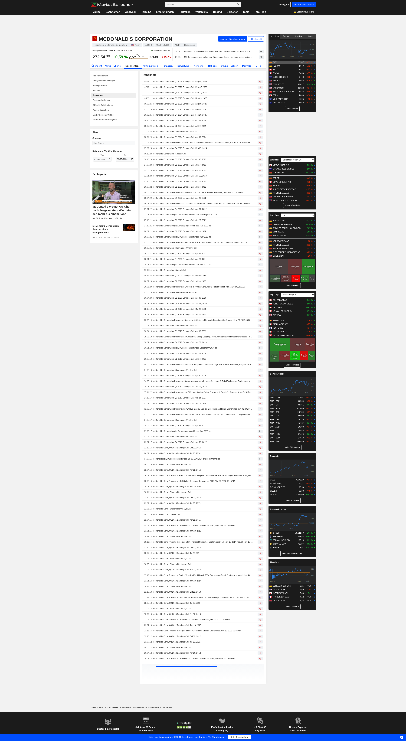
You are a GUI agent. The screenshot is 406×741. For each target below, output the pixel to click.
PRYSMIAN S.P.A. (280, 332)
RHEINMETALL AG (281, 193)
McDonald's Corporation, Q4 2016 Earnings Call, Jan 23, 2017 (180, 442)
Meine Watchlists (292, 205)
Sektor (234, 66)
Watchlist (274, 160)
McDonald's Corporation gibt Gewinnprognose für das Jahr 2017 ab (182, 431)
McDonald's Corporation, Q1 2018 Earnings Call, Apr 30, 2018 (179, 376)
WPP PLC (277, 315)
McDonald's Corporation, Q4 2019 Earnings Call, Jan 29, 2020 (180, 303)
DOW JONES (278, 84)
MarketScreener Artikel (103, 115)
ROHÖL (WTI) (276, 483)
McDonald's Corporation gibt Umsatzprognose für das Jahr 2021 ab (182, 226)
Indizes (275, 36)
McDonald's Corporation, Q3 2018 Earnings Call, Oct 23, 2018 (179, 353)
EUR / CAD (275, 423)
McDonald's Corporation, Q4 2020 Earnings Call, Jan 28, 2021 (180, 259)
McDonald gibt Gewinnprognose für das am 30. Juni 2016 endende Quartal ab (186, 459)
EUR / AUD (275, 427)
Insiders (96, 90)
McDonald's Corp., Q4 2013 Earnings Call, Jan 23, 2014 (177, 581)
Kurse (108, 66)
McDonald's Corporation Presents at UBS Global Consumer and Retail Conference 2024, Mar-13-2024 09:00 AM (201, 143)
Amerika (298, 36)
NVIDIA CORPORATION (283, 197)
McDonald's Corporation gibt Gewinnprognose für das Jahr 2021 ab (182, 237)
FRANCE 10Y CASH (281, 597)
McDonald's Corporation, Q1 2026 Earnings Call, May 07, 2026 (180, 87)
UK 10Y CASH (279, 601)
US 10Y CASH (279, 589)
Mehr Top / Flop (292, 285)
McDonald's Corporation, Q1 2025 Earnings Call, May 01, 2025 (180, 109)
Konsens (199, 66)
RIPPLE (276, 547)
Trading (217, 12)
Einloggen (284, 4)
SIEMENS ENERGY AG (283, 249)
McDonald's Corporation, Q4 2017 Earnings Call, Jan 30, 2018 (180, 387)
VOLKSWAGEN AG (281, 241)
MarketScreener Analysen (105, 120)
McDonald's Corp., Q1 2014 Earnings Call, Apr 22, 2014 (177, 570)
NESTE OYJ (278, 328)
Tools (246, 12)
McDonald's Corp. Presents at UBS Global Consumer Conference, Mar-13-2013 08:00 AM (191, 620)
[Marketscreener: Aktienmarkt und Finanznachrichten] (111, 4)
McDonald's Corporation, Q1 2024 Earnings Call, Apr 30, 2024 (179, 137)
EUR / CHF (275, 405)
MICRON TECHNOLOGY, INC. (286, 200)
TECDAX (276, 66)
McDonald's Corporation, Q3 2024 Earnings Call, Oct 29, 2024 (179, 120)
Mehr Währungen (292, 447)
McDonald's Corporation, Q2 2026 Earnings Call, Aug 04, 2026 (180, 82)
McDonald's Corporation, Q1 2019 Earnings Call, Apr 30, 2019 (179, 331)
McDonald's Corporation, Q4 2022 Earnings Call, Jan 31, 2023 (180, 176)
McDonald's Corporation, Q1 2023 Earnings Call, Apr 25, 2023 (179, 170)
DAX (275, 62)
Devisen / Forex (277, 374)
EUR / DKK (275, 419)
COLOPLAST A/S (280, 300)
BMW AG (276, 186)
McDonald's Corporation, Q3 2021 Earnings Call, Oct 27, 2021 (179, 220)
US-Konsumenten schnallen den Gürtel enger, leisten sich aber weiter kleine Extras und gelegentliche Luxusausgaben (218, 57)
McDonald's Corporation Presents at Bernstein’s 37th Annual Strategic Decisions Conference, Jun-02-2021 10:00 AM (203, 242)
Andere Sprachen (101, 110)
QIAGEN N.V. (278, 256)
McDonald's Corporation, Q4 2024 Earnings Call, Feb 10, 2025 (180, 115)
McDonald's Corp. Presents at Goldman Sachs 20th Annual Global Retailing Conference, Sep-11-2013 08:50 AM (201, 597)
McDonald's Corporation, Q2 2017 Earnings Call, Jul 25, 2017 (179, 403)
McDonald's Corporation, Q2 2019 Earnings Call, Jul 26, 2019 (179, 314)
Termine (146, 12)
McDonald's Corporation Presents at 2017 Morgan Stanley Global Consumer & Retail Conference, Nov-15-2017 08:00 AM (203, 392)
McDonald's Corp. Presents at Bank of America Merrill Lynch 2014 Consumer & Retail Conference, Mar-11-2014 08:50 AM (203, 575)
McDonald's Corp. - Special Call (166, 514)
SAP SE (276, 178)
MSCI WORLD (279, 103)
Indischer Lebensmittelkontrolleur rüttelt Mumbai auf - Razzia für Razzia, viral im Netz (218, 51)
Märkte (96, 12)
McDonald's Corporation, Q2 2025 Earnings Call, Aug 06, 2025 (180, 104)
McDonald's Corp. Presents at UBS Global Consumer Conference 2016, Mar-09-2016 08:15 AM (194, 481)
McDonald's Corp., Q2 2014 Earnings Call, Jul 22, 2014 (176, 553)
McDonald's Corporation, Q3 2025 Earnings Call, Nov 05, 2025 (180, 98)
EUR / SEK (274, 412)
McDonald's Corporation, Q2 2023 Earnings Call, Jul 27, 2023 (179, 165)
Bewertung (183, 66)
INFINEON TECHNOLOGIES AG (286, 252)
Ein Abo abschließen (304, 4)
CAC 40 (276, 73)
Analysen (131, 12)
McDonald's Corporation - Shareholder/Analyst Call (175, 132)
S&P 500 (276, 81)
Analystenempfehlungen (104, 81)
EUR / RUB (275, 408)
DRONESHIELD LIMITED (284, 169)
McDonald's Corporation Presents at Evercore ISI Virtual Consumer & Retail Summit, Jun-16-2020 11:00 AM (199, 287)
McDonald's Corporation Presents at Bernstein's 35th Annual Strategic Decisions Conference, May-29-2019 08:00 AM (203, 320)
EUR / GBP (275, 401)
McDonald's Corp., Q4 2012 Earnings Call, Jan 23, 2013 (177, 625)
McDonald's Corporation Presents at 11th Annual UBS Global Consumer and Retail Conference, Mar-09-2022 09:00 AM (203, 203)
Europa (286, 36)
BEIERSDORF (279, 221)
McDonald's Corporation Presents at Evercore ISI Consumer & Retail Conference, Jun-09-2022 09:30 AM (198, 192)
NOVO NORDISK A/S (282, 182)
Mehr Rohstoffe (292, 500)
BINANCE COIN (279, 544)
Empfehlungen (165, 12)
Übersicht (97, 66)
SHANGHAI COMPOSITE (283, 92)
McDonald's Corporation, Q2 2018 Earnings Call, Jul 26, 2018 (179, 359)
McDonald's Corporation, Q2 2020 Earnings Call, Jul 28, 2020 (179, 281)
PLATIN (273, 494)
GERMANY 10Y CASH (282, 586)
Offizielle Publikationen (103, 105)
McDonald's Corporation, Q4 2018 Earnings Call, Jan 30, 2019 (180, 342)
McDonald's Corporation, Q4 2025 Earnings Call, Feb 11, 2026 (180, 93)
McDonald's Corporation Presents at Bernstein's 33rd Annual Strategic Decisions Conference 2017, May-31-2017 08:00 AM (203, 414)
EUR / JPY (274, 442)
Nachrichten (112, 12)
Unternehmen (151, 66)
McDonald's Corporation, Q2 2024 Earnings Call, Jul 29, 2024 (179, 126)
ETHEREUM (278, 536)
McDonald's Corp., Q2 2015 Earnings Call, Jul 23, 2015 (176, 503)
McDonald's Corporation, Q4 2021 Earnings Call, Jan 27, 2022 (180, 209)
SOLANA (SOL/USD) (281, 540)
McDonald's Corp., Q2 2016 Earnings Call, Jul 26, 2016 (176, 453)
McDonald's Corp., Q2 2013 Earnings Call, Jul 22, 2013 (176, 603)
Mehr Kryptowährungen (292, 553)
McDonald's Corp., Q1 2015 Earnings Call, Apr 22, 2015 (177, 520)
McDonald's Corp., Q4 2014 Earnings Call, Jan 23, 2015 (177, 531)
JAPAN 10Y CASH (280, 593)
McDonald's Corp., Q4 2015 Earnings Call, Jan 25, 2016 (177, 487)
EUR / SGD (275, 438)
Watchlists (201, 12)
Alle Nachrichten (100, 76)
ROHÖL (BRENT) (277, 487)
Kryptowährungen (278, 509)
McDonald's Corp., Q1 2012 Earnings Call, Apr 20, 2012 (177, 653)
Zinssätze (274, 562)
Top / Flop (260, 12)
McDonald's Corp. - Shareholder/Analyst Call (172, 464)
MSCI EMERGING (280, 99)
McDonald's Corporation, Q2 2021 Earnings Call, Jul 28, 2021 (179, 231)
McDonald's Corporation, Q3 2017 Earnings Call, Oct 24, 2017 (179, 398)
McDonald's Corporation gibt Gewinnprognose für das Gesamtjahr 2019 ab (185, 348)
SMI (274, 70)
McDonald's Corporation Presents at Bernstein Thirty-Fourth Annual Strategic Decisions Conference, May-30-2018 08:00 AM (203, 364)
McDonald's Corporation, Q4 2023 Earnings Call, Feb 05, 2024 (180, 148)
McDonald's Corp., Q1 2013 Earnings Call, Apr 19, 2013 (177, 614)
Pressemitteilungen (101, 100)
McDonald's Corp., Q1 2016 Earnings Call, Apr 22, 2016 (177, 470)
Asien (310, 36)
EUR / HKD (275, 434)
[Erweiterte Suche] (237, 4)
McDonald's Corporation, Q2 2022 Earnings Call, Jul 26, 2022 (179, 187)
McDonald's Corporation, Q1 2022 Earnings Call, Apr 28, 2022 (179, 198)
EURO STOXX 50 (280, 77)
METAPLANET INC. (281, 165)
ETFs (258, 66)
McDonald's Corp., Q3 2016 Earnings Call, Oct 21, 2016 (177, 448)
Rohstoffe (274, 456)
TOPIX (275, 95)
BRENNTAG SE (279, 235)
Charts (117, 66)
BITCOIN (276, 533)
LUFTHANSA (278, 172)
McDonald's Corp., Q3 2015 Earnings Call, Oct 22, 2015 (177, 498)
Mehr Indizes (292, 108)
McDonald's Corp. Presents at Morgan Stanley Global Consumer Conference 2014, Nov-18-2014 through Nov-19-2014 (203, 542)
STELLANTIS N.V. (280, 324)
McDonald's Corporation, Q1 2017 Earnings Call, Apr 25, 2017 (179, 425)
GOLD (272, 480)
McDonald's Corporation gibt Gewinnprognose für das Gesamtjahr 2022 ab (185, 215)
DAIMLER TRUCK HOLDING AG (287, 228)
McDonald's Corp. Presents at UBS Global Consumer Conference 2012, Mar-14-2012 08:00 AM (194, 658)
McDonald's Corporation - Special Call (169, 154)
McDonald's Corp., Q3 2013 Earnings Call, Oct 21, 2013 (177, 592)
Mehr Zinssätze (292, 606)
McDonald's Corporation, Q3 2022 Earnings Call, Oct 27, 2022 (179, 181)
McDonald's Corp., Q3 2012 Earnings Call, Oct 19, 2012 (177, 636)
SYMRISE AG (278, 232)
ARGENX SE (278, 321)
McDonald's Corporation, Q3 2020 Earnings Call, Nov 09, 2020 (180, 276)
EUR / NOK (275, 416)
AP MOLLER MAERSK (282, 311)
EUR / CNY (275, 430)
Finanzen (168, 66)
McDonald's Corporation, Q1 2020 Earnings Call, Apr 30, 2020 (179, 298)
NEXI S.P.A (277, 308)
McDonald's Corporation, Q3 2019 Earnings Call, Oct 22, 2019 (179, 309)
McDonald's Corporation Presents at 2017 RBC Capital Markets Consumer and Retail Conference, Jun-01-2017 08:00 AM (203, 409)
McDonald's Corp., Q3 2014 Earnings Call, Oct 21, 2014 (177, 547)
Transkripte (98, 95)
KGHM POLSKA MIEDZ (283, 304)
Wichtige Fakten (100, 86)
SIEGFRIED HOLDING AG (284, 335)
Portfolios (184, 12)
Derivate (247, 66)
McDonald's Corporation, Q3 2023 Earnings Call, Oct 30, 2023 (179, 159)
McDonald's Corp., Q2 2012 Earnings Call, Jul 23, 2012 (176, 642)
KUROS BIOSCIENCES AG (284, 189)
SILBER (273, 491)
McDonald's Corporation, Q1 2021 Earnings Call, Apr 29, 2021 (179, 253)
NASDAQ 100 (279, 88)
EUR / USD (275, 397)
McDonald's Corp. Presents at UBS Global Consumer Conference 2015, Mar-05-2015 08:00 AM (194, 525)
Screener (232, 12)
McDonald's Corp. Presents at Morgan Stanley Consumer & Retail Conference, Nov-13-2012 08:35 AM (197, 631)
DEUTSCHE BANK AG (282, 224)
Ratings (212, 66)
